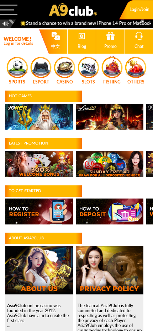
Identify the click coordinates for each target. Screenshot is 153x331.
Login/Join (139, 9)
